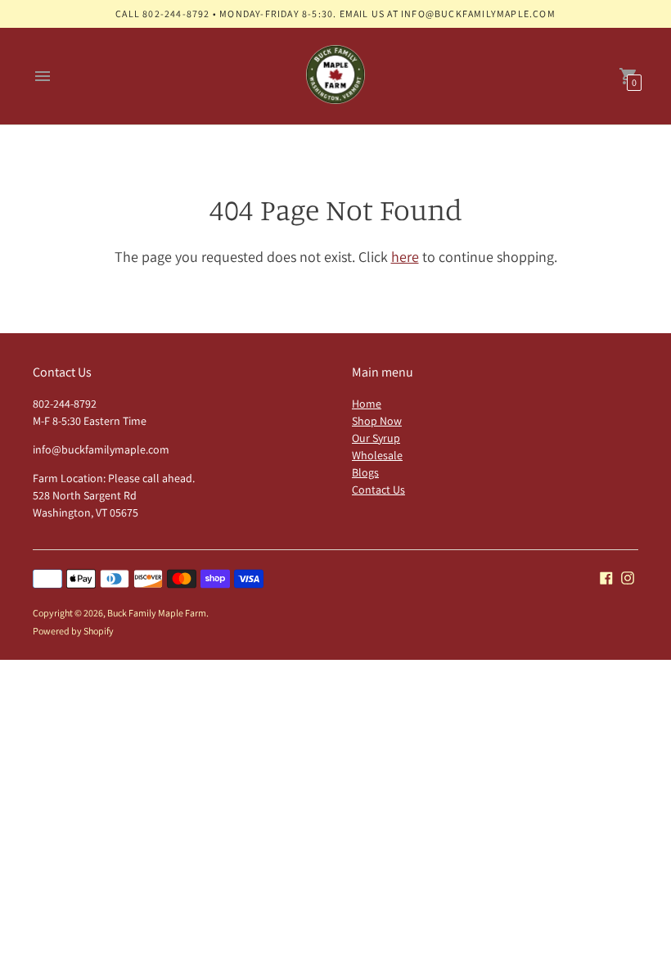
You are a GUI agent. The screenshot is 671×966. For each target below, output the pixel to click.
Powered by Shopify (73, 631)
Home (366, 403)
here (405, 256)
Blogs (365, 472)
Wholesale (377, 455)
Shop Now (377, 420)
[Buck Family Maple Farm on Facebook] (606, 576)
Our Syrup (376, 438)
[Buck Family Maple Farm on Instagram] (627, 576)
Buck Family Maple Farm (156, 613)
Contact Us (378, 489)
